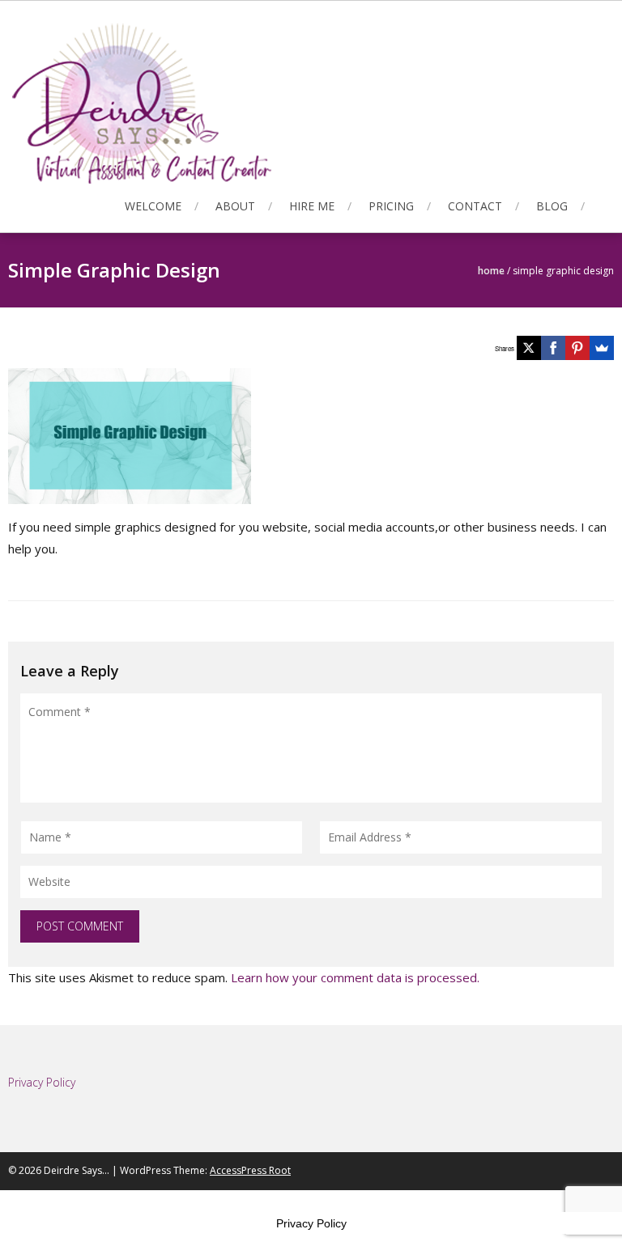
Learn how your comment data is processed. (355, 977)
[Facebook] (553, 348)
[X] (529, 348)
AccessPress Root (250, 1170)
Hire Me (311, 206)
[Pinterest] (577, 348)
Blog (552, 206)
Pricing (391, 206)
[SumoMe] (602, 348)
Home (491, 271)
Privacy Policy (311, 1223)
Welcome (153, 206)
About (235, 206)
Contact (475, 206)
